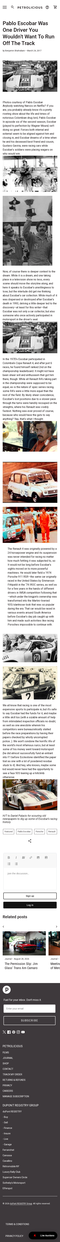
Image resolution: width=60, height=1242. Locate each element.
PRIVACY (7, 1085)
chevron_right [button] (57, 927)
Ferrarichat (8, 1150)
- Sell (5, 1122)
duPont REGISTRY (12, 1111)
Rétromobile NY (11, 1166)
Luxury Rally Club (11, 1172)
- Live (5, 1139)
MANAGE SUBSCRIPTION (16, 1096)
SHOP (6, 1063)
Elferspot (7, 1188)
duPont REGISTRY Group (21, 1203)
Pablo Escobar (24, 831)
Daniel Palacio (19, 815)
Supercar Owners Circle (15, 1177)
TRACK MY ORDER (12, 1074)
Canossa (7, 1155)
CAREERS (8, 1091)
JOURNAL (8, 1058)
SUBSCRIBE (29, 1020)
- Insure (6, 1133)
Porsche (39, 831)
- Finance (7, 1128)
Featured (8, 831)
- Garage (7, 1144)
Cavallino (7, 1161)
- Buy (5, 1117)
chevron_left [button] (3, 927)
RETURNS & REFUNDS (14, 1080)
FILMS (6, 1052)
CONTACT (8, 1069)
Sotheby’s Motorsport (14, 1182)
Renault (52, 831)
